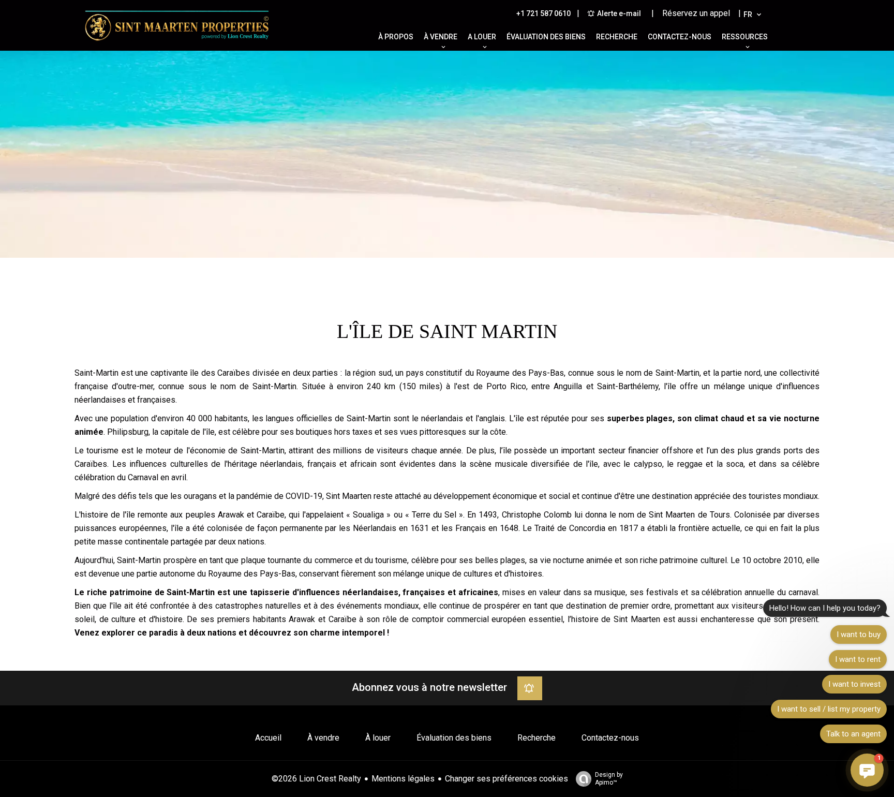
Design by (609, 778)
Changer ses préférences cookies (506, 779)
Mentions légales (403, 779)
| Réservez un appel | (696, 13)
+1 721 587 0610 (543, 13)
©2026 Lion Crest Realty (316, 779)
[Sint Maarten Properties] (177, 44)
